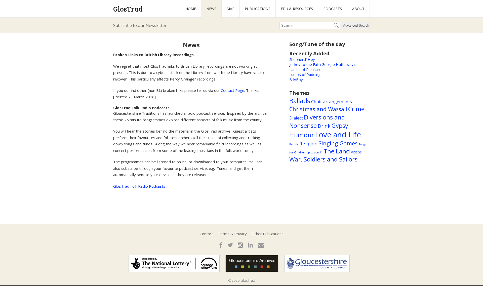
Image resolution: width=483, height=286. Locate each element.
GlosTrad (128, 9)
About (358, 8)
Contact (206, 233)
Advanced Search (356, 25)
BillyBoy (296, 79)
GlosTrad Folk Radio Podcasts (139, 186)
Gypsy (340, 125)
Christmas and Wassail (318, 109)
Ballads (299, 100)
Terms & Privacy (232, 233)
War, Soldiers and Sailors (323, 159)
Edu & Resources (297, 8)
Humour (301, 135)
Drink (324, 125)
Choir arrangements (331, 101)
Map (230, 8)
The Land (337, 151)
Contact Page (232, 90)
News (211, 8)
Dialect (296, 118)
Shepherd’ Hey (302, 59)
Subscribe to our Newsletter (140, 25)
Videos (356, 152)
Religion (308, 143)
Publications (257, 8)
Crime (356, 109)
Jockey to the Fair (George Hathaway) (322, 64)
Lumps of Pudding (304, 74)
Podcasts (332, 8)
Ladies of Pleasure (305, 69)
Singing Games (337, 143)
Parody (293, 144)
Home (190, 8)
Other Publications (268, 233)
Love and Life (338, 135)
